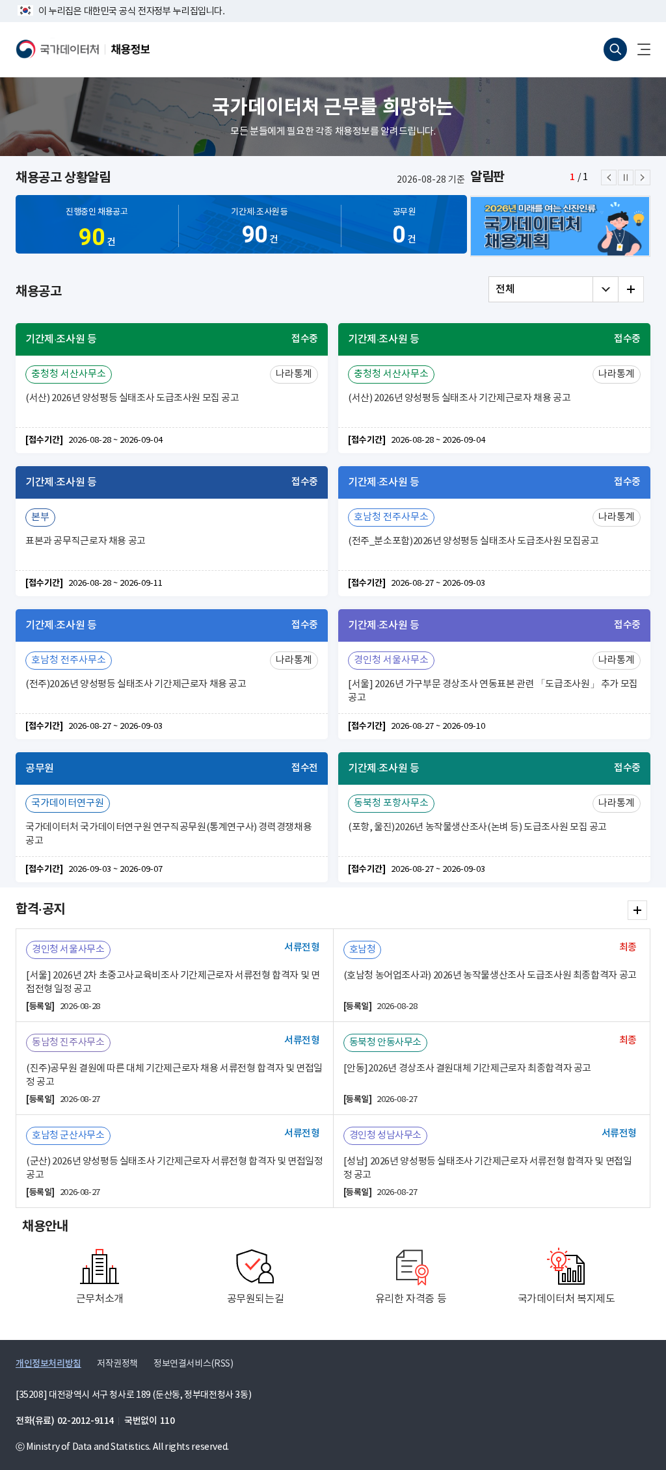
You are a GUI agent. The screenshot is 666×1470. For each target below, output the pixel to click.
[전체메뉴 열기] (638, 49)
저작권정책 (117, 1364)
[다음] (642, 177)
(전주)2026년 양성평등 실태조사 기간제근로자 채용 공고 (135, 684)
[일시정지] (625, 177)
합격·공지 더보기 (637, 910)
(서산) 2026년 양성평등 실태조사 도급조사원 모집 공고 (132, 398)
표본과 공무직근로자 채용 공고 (85, 541)
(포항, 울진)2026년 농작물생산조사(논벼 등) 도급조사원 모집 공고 (477, 827)
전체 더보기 (631, 289)
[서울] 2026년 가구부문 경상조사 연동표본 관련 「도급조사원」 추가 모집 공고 (493, 691)
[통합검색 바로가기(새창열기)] (615, 49)
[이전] (609, 177)
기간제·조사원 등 (259, 227)
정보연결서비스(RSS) (193, 1364)
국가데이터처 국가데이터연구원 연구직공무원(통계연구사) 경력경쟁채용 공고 (168, 834)
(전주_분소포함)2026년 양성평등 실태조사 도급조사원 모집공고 (473, 541)
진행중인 (97, 229)
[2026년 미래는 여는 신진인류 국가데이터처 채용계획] (560, 226)
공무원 (404, 227)
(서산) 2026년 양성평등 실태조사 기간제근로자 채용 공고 (459, 398)
